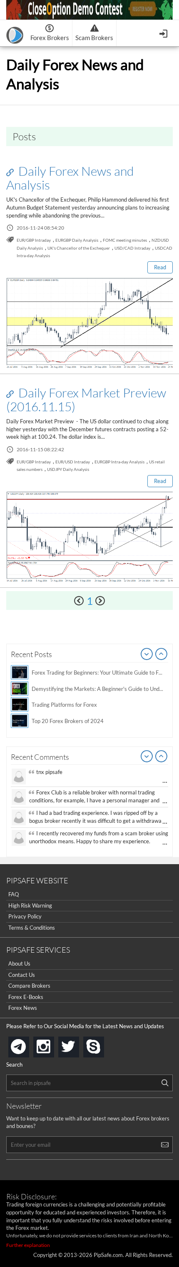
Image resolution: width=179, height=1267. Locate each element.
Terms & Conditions (31, 927)
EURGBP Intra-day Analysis (119, 461)
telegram (27, 1046)
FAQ (13, 894)
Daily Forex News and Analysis (70, 177)
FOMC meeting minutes (125, 240)
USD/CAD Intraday (132, 247)
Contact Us (21, 974)
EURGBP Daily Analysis (76, 240)
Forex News (22, 1007)
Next (161, 654)
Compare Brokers (29, 985)
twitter (77, 1044)
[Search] (165, 1083)
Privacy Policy (25, 916)
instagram (52, 1044)
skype (102, 1044)
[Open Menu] (164, 33)
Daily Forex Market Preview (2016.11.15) (86, 399)
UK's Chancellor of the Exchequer (78, 247)
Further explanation (28, 1245)
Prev (147, 654)
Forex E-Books (25, 997)
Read (160, 267)
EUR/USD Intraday (72, 461)
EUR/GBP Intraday (34, 240)
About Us (19, 963)
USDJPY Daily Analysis (68, 469)
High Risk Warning (30, 905)
